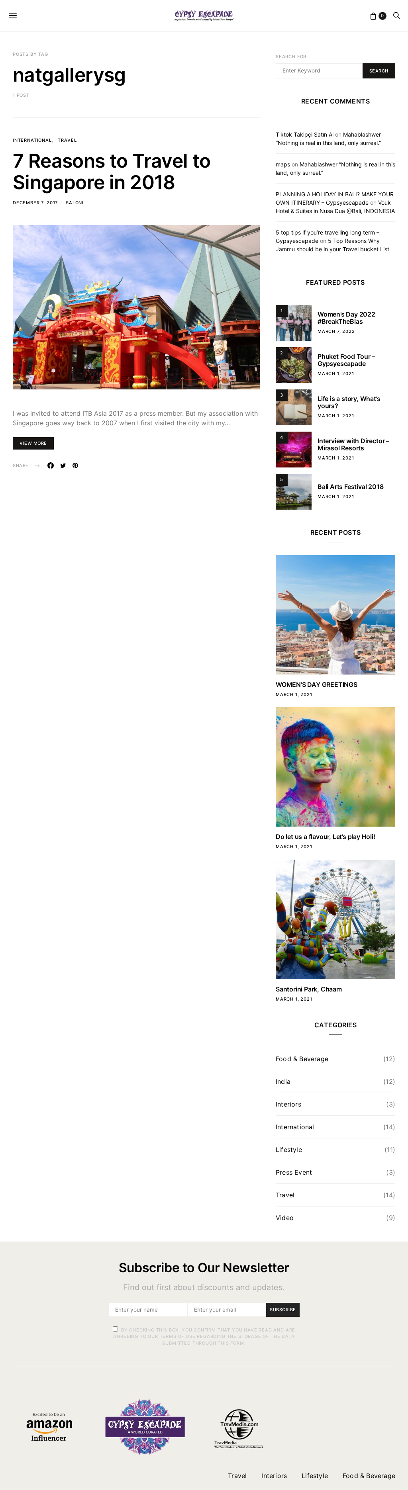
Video (285, 1218)
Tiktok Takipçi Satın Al (304, 134)
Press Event (294, 1172)
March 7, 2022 (336, 331)
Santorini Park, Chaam (309, 989)
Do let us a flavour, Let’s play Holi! (325, 837)
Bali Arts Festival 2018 (350, 487)
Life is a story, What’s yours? (349, 402)
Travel (67, 140)
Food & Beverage (302, 1059)
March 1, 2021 (336, 373)
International (32, 140)
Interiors (288, 1104)
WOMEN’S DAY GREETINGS (316, 684)
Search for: (292, 56)
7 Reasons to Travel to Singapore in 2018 (112, 171)
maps (283, 164)
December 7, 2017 (35, 202)
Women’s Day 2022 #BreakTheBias (346, 317)
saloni (75, 202)
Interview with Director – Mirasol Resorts (353, 444)
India (283, 1081)
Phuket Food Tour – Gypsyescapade (346, 360)
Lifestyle (289, 1150)
